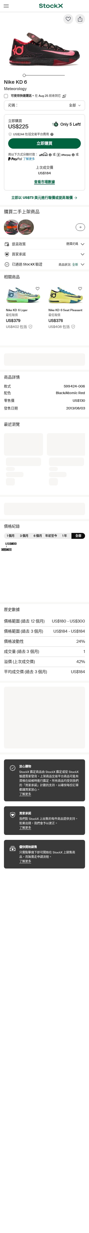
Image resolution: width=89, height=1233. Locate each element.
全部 (78, 536)
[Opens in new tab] (50, 155)
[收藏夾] (68, 19)
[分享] (80, 19)
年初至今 (51, 536)
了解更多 (29, 159)
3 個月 (24, 536)
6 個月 (38, 536)
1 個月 (11, 536)
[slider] (24, 75)
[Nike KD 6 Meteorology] (12, 227)
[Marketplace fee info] (52, 134)
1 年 (64, 536)
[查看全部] (80, 227)
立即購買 (44, 143)
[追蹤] (38, 289)
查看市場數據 (44, 182)
